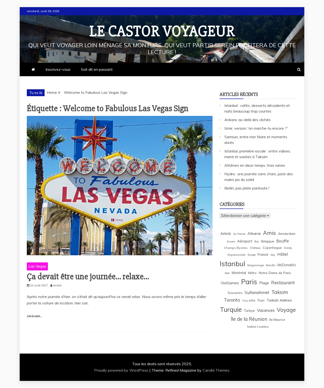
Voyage (286, 309)
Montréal (239, 272)
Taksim (279, 292)
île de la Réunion (249, 319)
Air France (239, 234)
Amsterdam (286, 234)
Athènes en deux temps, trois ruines (254, 165)
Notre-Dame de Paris (275, 273)
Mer (227, 273)
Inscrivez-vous (58, 69)
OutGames (230, 283)
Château (255, 248)
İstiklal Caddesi (258, 326)
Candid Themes (216, 370)
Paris (249, 281)
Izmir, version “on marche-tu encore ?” (256, 128)
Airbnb (225, 233)
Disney (288, 248)
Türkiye (249, 310)
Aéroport (244, 241)
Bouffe (282, 240)
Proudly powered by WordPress (121, 370)
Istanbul (232, 263)
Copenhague (272, 248)
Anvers (231, 241)
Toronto (232, 300)
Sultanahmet (257, 292)
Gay (272, 254)
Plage (264, 283)
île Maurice (277, 320)
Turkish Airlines (279, 300)
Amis (269, 232)
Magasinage (255, 265)
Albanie (254, 233)
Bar (257, 241)
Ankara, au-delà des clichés (247, 119)
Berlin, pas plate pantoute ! (246, 188)
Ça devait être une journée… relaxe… (88, 276)
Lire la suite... (34, 316)
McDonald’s (287, 265)
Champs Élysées (236, 248)
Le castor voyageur (162, 31)
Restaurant (283, 282)
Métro (252, 273)
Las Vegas (37, 266)
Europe (251, 254)
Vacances (266, 310)
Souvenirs (235, 293)
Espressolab (236, 254)
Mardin (270, 265)
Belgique (267, 241)
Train (260, 300)
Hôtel (282, 254)
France (263, 254)
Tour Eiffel (248, 300)
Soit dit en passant (97, 69)
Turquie (231, 309)
